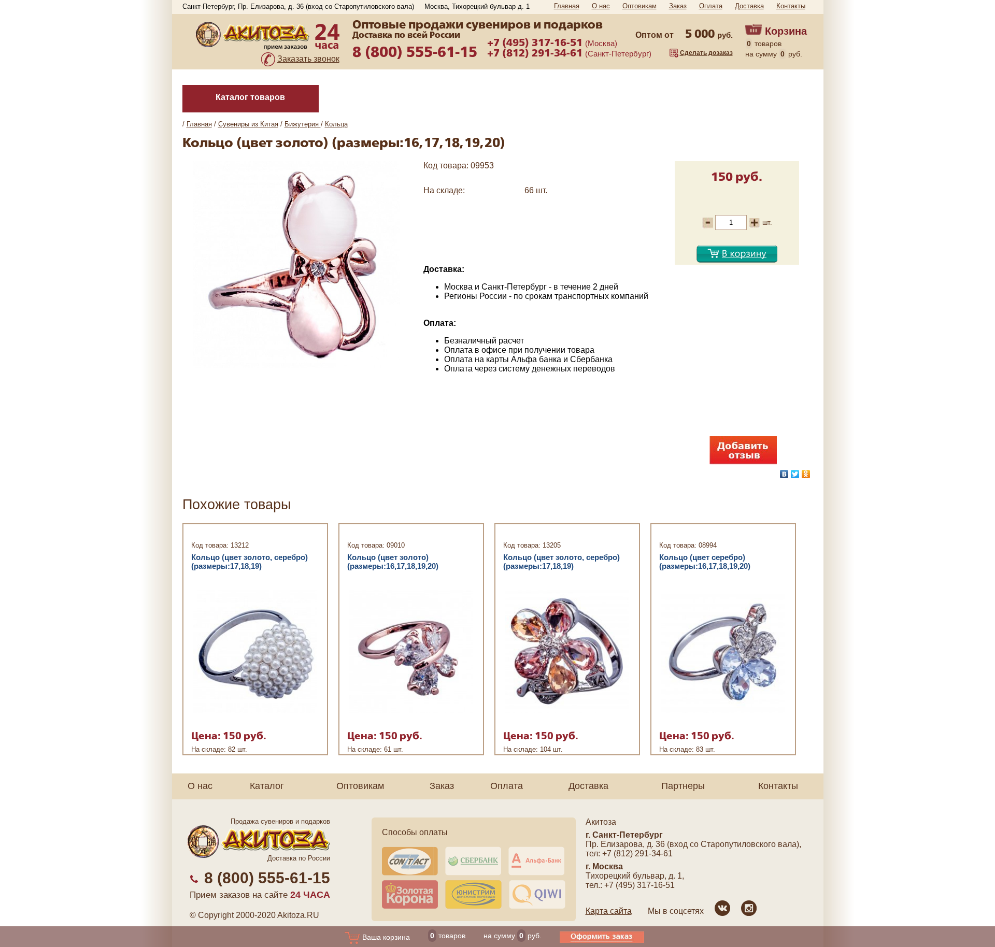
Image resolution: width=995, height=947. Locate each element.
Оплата (710, 6)
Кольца (336, 124)
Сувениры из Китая (248, 124)
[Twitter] (795, 474)
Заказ (678, 6)
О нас (601, 6)
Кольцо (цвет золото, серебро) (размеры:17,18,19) (249, 561)
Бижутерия (303, 124)
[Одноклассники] (806, 474)
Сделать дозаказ (706, 52)
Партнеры (683, 786)
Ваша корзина (385, 937)
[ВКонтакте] (784, 474)
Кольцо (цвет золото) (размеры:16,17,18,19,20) (392, 561)
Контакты (790, 6)
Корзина (786, 31)
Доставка (749, 6)
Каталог (267, 786)
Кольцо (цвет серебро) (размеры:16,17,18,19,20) (704, 561)
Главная (566, 6)
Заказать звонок (308, 58)
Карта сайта (609, 911)
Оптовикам (639, 6)
